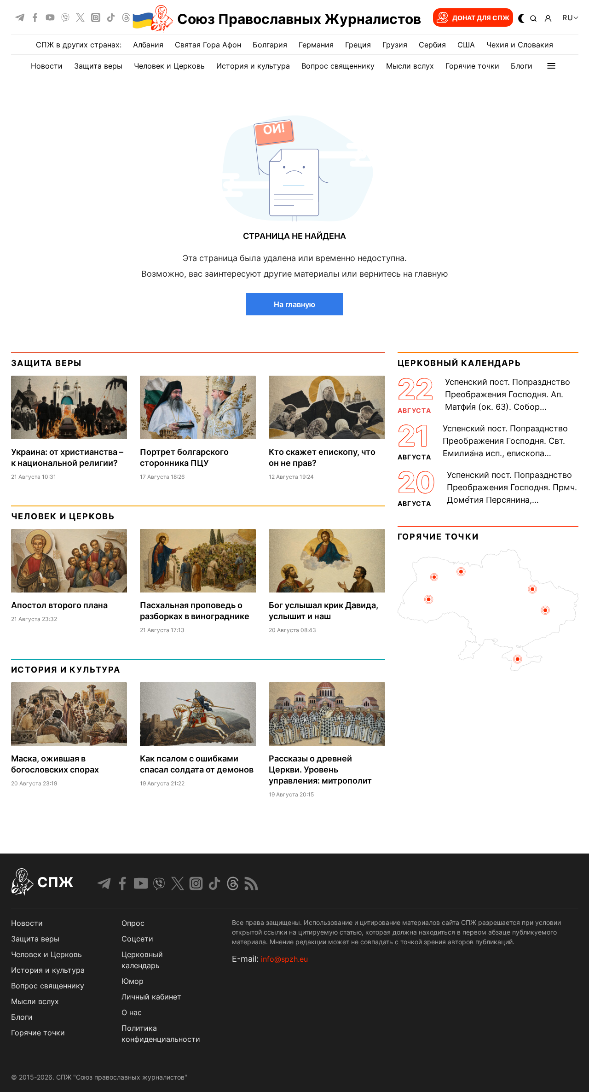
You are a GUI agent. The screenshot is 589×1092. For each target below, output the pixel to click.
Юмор (132, 981)
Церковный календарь (459, 363)
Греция (358, 44)
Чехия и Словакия (519, 44)
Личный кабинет (151, 996)
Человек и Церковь (169, 65)
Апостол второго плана (59, 605)
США (466, 44)
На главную (294, 304)
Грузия (394, 44)
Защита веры (98, 65)
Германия (316, 44)
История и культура (253, 65)
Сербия (432, 44)
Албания (148, 44)
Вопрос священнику (338, 65)
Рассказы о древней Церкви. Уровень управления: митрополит (320, 769)
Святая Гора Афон (208, 44)
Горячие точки (472, 65)
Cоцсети (137, 938)
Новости (47, 65)
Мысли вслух (410, 65)
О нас (131, 1012)
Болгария (270, 44)
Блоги (521, 65)
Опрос (132, 923)
